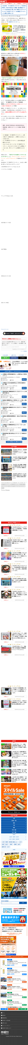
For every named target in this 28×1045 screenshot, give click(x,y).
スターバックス (4, 486)
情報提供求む (4, 1017)
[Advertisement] (14, 507)
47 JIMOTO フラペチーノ (13, 22)
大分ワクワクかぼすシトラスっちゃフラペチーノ (16, 486)
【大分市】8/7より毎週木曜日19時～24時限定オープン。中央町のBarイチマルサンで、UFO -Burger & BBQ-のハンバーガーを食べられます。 (19, 754)
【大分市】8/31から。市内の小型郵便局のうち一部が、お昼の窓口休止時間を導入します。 (19, 702)
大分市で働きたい (9, 371)
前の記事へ (6, 355)
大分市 (2, 488)
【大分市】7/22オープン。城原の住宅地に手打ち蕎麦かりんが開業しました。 (19, 541)
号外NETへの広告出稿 (6, 1020)
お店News (24, 3)
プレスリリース (4, 329)
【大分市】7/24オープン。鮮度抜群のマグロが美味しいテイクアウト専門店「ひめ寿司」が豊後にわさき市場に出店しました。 (19, 636)
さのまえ (8, 490)
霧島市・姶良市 (17, 844)
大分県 (19, 16)
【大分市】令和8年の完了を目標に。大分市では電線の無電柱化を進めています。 (19, 580)
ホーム (3, 1012)
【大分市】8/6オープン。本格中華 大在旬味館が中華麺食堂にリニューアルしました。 (19, 648)
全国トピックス (3, 3)
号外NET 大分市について (6, 1028)
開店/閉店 (19, 3)
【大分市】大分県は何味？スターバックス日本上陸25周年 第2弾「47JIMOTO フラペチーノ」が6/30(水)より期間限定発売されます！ (19, 28)
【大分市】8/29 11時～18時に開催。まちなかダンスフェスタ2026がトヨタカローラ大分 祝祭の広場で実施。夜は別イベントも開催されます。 (19, 763)
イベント (3, 490)
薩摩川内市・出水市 (6, 846)
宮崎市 (11, 844)
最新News (10, 3)
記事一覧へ (14, 355)
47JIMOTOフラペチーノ (5, 484)
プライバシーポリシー (6, 1025)
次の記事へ (22, 355)
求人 (15, 3)
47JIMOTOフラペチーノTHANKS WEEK (18, 484)
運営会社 (3, 1015)
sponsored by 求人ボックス (18, 371)
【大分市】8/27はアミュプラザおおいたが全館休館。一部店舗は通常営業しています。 (19, 529)
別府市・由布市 (5, 844)
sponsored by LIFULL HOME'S (18, 956)
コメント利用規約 (24, 351)
